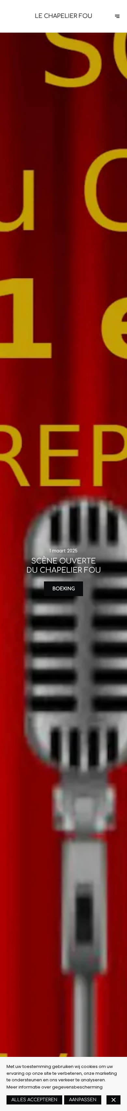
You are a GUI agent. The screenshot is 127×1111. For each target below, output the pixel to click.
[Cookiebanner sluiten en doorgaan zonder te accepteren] (113, 1099)
